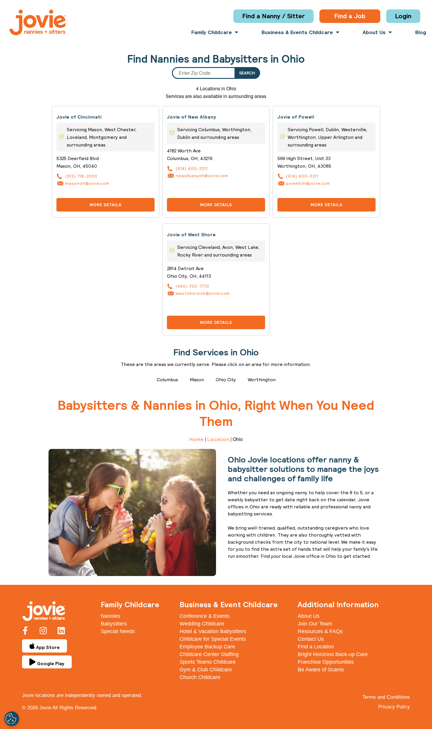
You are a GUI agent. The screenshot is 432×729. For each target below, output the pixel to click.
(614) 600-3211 (192, 168)
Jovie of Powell (295, 117)
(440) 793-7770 (192, 286)
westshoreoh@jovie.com (203, 293)
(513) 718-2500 (81, 176)
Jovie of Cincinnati (79, 117)
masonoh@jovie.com (87, 183)
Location (218, 439)
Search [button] (247, 73)
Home (196, 439)
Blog (420, 32)
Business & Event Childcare (229, 604)
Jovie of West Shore (191, 235)
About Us (374, 32)
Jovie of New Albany (191, 117)
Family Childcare (211, 32)
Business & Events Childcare (297, 32)
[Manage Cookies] (11, 718)
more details (105, 204)
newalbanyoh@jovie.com (202, 175)
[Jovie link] (37, 22)
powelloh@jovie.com (308, 183)
